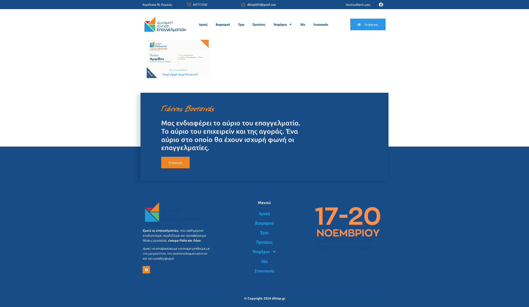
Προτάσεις (259, 24)
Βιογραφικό (223, 24)
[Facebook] (381, 4)
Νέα (302, 24)
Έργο (241, 24)
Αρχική (203, 24)
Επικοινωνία (320, 24)
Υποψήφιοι (280, 24)
